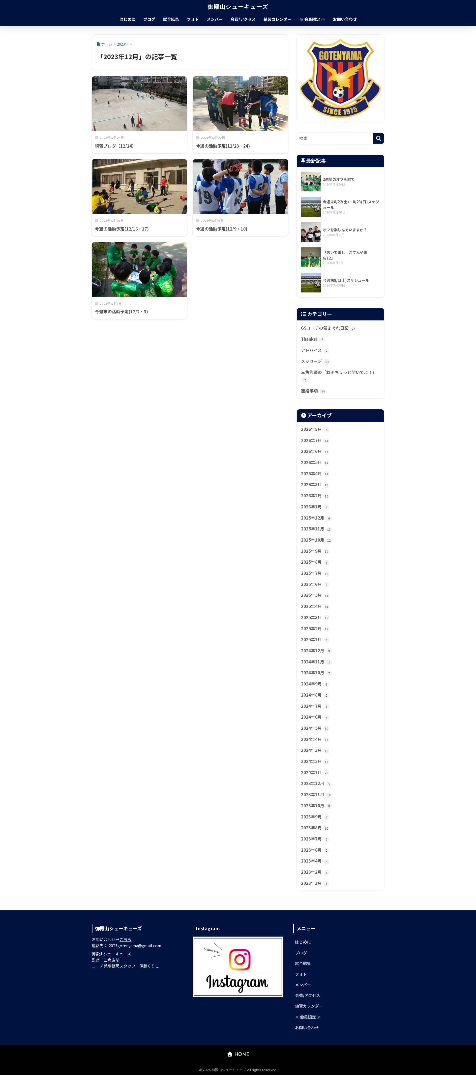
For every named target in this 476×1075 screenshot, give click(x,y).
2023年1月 (314, 883)
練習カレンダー (277, 19)
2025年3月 (314, 617)
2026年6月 (314, 451)
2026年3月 (314, 484)
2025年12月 (315, 518)
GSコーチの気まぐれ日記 (328, 328)
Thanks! (312, 339)
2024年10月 (315, 673)
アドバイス (314, 350)
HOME (241, 1054)
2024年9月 (314, 684)
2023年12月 (315, 783)
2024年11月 (316, 662)
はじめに (127, 19)
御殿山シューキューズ (238, 6)
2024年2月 (314, 761)
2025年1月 (314, 639)
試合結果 (171, 19)
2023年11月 (316, 794)
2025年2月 (314, 628)
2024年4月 (314, 739)
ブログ (149, 19)
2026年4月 (314, 473)
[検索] (378, 138)
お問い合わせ (345, 19)
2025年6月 (314, 584)
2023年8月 (314, 828)
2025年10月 (316, 540)
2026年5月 (314, 462)
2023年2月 (314, 872)
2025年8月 (314, 562)
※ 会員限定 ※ (312, 19)
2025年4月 (314, 606)
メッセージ (315, 361)
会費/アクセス (243, 19)
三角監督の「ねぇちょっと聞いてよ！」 (339, 375)
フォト (193, 19)
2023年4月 (314, 861)
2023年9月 (314, 817)
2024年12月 (315, 651)
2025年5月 (314, 595)
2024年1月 (314, 772)
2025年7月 (314, 573)
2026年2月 (314, 495)
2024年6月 (314, 717)
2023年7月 (314, 839)
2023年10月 (315, 806)
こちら (125, 939)
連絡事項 (313, 391)
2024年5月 (314, 728)
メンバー (215, 19)
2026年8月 (314, 429)
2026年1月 (314, 507)
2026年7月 (314, 440)
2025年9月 (314, 551)
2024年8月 (314, 695)
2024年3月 (314, 750)
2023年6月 (314, 850)
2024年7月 (314, 706)
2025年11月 (316, 529)
